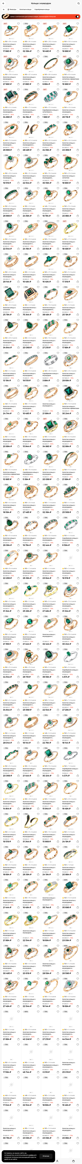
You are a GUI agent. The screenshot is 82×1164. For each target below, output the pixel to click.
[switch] (77, 16)
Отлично (46, 1156)
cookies (31, 1155)
